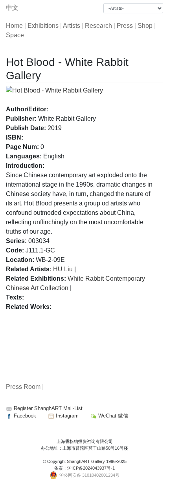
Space (15, 35)
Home (14, 25)
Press (125, 25)
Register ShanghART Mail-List (48, 408)
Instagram (66, 416)
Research (98, 25)
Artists (71, 25)
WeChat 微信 (112, 416)
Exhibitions (43, 25)
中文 (12, 7)
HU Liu (63, 269)
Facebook (24, 416)
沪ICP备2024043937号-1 (91, 468)
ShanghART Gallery (86, 461)
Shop (145, 25)
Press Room (23, 386)
